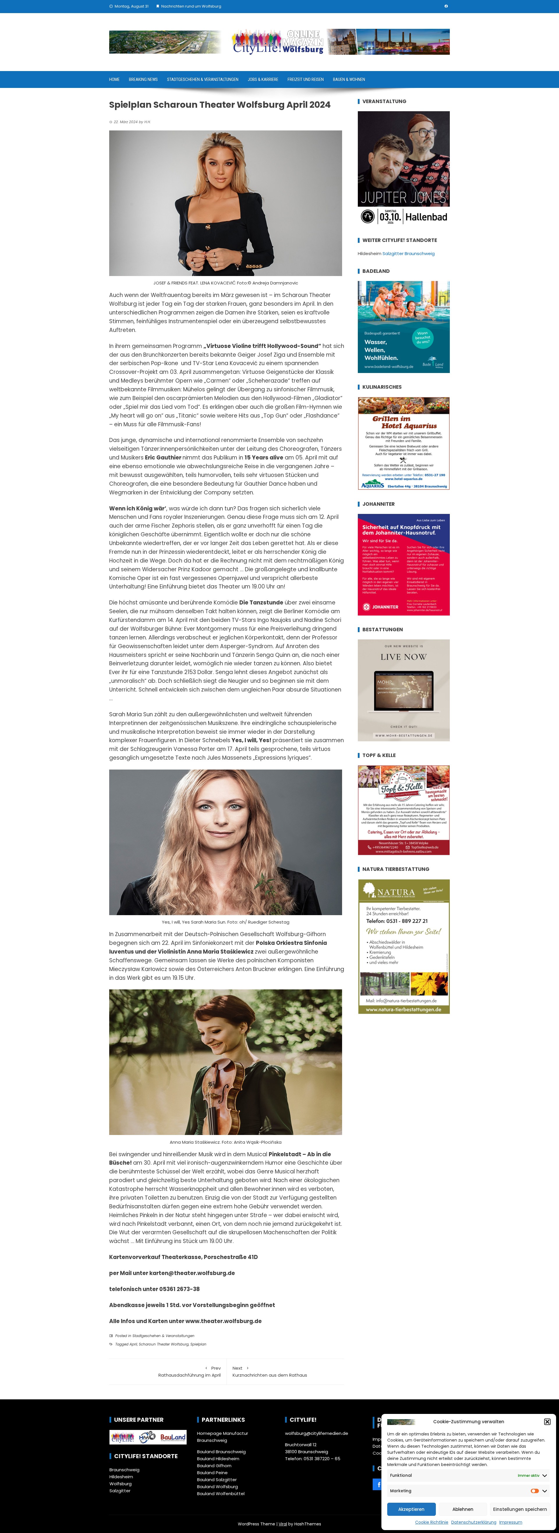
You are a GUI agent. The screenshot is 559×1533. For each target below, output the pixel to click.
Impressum (510, 1522)
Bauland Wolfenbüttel (221, 1493)
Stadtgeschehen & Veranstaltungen (202, 79)
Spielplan (198, 1344)
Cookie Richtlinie (431, 1522)
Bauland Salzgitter (217, 1480)
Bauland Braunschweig (221, 1452)
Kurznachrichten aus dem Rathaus (270, 1371)
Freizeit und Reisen (306, 79)
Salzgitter (119, 1491)
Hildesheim (121, 1477)
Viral (283, 1524)
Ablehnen (462, 1509)
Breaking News (143, 79)
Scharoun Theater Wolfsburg (164, 1344)
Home (114, 79)
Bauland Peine (212, 1473)
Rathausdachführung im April (189, 1371)
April (133, 1344)
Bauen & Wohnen (349, 79)
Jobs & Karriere (263, 79)
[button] (547, 1422)
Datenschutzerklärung (473, 1522)
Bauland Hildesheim (218, 1459)
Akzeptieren (411, 1509)
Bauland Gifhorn (214, 1466)
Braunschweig (124, 1470)
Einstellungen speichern (520, 1509)
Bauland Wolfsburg (217, 1487)
